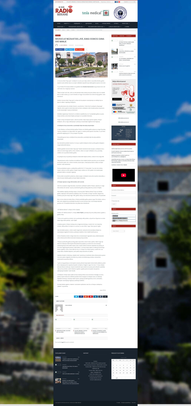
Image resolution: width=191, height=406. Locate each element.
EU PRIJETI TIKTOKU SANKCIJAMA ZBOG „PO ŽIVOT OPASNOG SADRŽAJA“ (126, 44)
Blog (96, 23)
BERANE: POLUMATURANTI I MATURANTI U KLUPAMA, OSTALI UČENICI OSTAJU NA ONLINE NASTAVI (70, 382)
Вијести (66, 23)
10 (113, 367)
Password (113, 195)
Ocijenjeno (128, 35)
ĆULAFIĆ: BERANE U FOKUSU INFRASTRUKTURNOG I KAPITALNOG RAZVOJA (84, 2)
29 (130, 372)
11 (116, 367)
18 (116, 370)
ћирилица (103, 2)
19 (120, 370)
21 (127, 370)
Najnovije (122, 35)
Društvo (58, 35)
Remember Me (116, 201)
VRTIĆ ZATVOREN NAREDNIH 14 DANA (70, 373)
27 (123, 372)
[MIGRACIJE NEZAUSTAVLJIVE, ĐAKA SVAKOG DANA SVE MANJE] (81, 65)
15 (130, 367)
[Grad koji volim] (64, 10)
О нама (118, 402)
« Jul (117, 378)
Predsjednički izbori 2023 (76, 26)
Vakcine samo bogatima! (124, 66)
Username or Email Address (117, 190)
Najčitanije (115, 35)
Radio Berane (64, 45)
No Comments (80, 45)
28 (127, 372)
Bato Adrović (78, 402)
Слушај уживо (106, 23)
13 (123, 367)
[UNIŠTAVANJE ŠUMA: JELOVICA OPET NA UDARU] (63, 324)
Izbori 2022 (60, 26)
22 (130, 370)
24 (113, 372)
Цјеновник (88, 23)
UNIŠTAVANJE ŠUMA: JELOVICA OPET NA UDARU (121, 148)
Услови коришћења (126, 402)
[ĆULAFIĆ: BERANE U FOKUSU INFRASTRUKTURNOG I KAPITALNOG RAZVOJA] (81, 324)
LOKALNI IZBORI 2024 (114, 26)
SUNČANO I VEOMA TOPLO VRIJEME (119, 165)
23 (133, 370)
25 (116, 372)
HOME (58, 23)
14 (127, 367)
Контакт (134, 402)
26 (120, 372)
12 (120, 367)
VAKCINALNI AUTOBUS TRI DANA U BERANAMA (70, 367)
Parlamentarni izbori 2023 (95, 26)
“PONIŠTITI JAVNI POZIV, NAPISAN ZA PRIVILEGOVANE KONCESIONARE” (70, 359)
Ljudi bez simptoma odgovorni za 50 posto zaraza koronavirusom (127, 74)
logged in (63, 342)
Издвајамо (77, 23)
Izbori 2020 (125, 23)
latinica (108, 2)
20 (123, 370)
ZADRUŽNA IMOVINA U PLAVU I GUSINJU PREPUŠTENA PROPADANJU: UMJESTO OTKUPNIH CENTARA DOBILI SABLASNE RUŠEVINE (123, 161)
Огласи (116, 23)
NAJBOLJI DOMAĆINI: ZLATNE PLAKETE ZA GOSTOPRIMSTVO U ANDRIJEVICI (100, 332)
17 (113, 370)
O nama (127, 26)
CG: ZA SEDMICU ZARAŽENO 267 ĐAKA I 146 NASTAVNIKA (126, 59)
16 (133, 367)
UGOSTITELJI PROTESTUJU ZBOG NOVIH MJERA (126, 52)
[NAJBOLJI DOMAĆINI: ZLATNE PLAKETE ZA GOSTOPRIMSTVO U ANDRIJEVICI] (100, 324)
